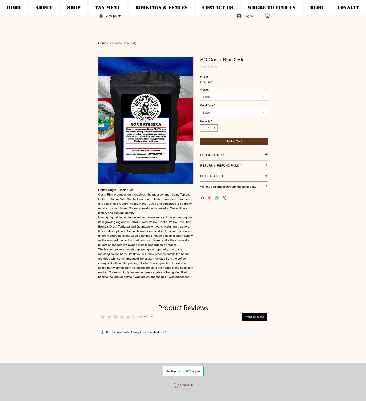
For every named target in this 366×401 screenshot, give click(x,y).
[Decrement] (203, 128)
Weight (205, 89)
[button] (268, 15)
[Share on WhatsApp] (217, 198)
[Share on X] (224, 198)
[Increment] (214, 128)
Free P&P (206, 81)
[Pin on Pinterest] (210, 198)
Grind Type (207, 105)
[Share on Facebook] (202, 198)
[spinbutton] (208, 128)
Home (102, 43)
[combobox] (234, 96)
